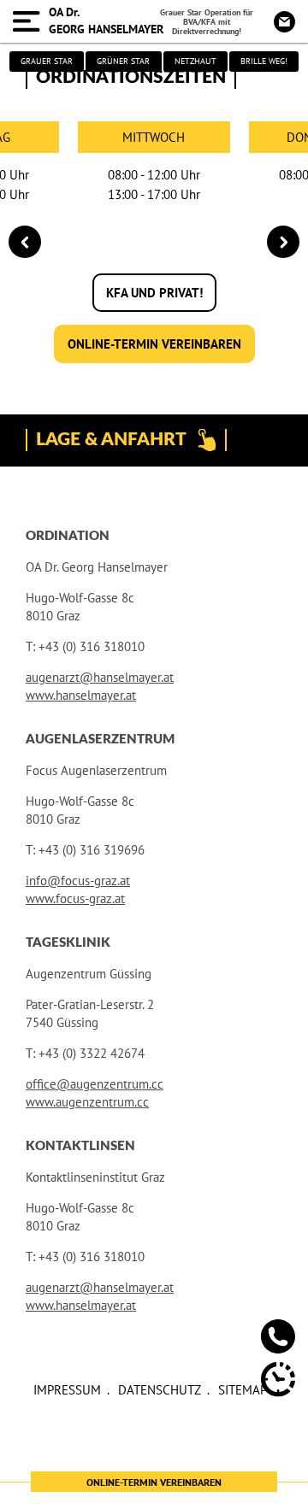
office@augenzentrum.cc (94, 1084)
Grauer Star (47, 61)
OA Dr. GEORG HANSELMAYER (106, 20)
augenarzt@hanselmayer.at (100, 677)
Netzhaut (195, 61)
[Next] (283, 242)
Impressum (67, 1390)
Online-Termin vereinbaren (154, 344)
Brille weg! (263, 61)
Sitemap (242, 1390)
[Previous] (25, 242)
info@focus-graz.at (78, 880)
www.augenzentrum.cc (87, 1102)
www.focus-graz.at (75, 898)
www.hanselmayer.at (81, 695)
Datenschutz (159, 1390)
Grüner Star (123, 61)
